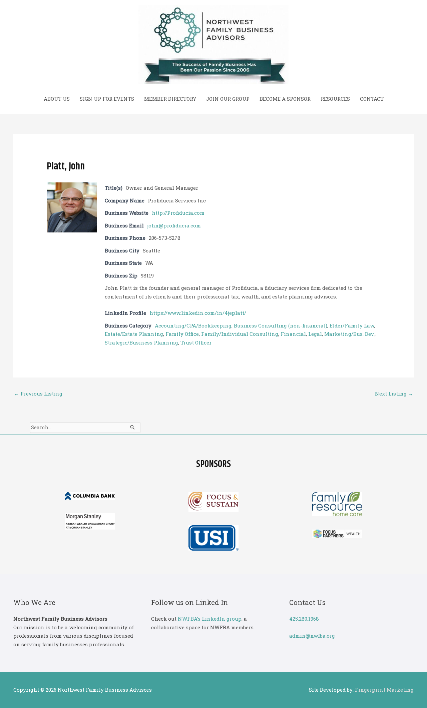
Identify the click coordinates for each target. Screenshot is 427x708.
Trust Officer (195, 342)
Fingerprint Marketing (384, 689)
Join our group (228, 98)
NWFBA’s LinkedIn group (210, 618)
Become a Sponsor (285, 98)
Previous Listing (38, 393)
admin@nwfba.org (312, 635)
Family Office (182, 333)
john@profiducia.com (174, 225)
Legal (315, 333)
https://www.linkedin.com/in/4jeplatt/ (197, 312)
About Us (57, 98)
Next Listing (394, 393)
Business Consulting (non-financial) (280, 325)
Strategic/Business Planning (141, 342)
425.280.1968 (304, 618)
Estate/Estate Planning (134, 333)
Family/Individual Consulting (239, 333)
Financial (293, 333)
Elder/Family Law (352, 325)
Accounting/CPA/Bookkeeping (193, 325)
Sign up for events (107, 98)
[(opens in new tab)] (90, 495)
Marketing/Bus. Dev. (349, 333)
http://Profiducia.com (178, 212)
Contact (372, 98)
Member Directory (170, 98)
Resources (335, 98)
